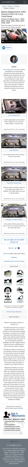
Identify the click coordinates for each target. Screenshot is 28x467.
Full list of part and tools (14, 311)
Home (4, 6)
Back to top (14, 441)
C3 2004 (16, 6)
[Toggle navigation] (24, 2)
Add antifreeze (14, 150)
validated (8, 47)
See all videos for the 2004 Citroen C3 (14, 241)
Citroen (10, 6)
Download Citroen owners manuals (14, 261)
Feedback (14, 257)
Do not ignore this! (14, 115)
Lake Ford (6, 253)
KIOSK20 (20, 408)
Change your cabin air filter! (14, 219)
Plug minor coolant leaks (14, 183)
